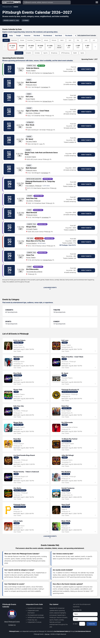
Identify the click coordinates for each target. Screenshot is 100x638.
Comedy (37, 53)
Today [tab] (11, 35)
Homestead (44, 87)
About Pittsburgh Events (12, 622)
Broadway (54, 53)
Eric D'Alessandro (32, 269)
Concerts (28, 53)
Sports (45, 53)
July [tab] (94, 40)
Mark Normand (31, 82)
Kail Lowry (29, 96)
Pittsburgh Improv (31, 85)
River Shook (30, 125)
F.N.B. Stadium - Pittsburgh (33, 185)
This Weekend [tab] (47, 35)
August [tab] (6, 40)
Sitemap (47, 634)
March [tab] (62, 40)
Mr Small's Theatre (30, 157)
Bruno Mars (30, 241)
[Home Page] (11, 2)
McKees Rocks (47, 73)
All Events (19, 53)
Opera (82, 53)
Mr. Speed (29, 139)
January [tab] (46, 40)
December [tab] (38, 40)
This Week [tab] (36, 35)
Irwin (40, 144)
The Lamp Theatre (31, 141)
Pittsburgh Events (7, 6)
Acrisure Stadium (31, 243)
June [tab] (86, 40)
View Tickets (86, 69)
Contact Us (12, 625)
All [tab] (5, 35)
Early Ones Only (31, 198)
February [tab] (54, 40)
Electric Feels (29, 153)
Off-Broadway (65, 53)
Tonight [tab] (18, 35)
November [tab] (30, 40)
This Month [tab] (68, 35)
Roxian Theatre (30, 70)
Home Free (30, 255)
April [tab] (70, 40)
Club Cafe (29, 127)
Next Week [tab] (58, 35)
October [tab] (22, 40)
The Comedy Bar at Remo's (34, 271)
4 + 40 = (75, 624)
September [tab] (14, 40)
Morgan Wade (31, 227)
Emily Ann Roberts (32, 68)
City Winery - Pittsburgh (33, 113)
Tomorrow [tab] (27, 35)
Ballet (75, 53)
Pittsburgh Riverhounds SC (34, 181)
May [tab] (78, 40)
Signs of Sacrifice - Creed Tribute (37, 111)
